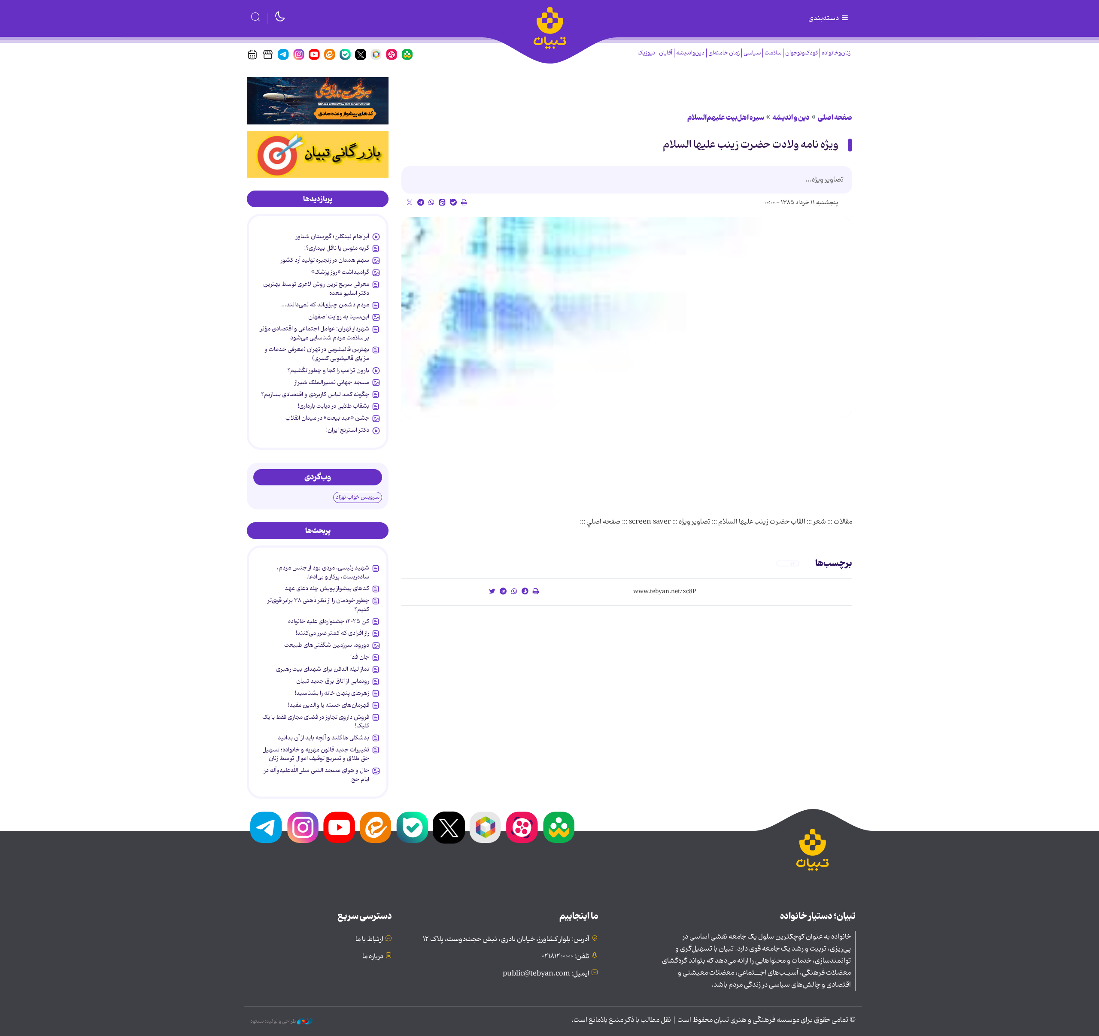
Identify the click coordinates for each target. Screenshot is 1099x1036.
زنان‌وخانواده (836, 53)
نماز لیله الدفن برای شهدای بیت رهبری (322, 669)
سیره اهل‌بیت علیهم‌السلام (725, 118)
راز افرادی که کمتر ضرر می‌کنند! (332, 633)
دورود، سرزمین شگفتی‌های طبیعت (326, 645)
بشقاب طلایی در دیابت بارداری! (333, 406)
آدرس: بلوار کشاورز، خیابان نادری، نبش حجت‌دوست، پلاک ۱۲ (506, 939)
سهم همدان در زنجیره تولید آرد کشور (325, 260)
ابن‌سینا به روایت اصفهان (338, 316)
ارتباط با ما (369, 939)
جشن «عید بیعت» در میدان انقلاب (327, 418)
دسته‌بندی (824, 18)
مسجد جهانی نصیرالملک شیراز (331, 382)
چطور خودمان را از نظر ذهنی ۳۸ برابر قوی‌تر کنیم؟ (318, 605)
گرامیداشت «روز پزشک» (340, 272)
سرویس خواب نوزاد (357, 497)
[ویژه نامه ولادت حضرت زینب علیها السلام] (626, 317)
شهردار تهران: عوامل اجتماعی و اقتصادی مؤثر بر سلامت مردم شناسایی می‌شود (314, 333)
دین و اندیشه (791, 118)
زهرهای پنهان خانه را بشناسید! (332, 693)
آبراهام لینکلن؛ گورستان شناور (332, 236)
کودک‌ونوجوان (801, 53)
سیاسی (752, 53)
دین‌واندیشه (690, 53)
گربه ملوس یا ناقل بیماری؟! (336, 248)
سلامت (773, 53)
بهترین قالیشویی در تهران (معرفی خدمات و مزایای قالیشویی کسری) (316, 354)
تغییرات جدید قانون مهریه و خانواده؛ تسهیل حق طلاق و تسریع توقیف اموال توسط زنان (315, 754)
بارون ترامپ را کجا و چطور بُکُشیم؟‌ (328, 370)
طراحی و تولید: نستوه (273, 1021)
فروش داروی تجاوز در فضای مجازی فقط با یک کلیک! (315, 721)
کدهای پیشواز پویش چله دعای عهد (327, 588)
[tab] (318, 199)
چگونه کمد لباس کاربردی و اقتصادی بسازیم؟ (315, 394)
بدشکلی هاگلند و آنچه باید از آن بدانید (323, 737)
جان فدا (359, 657)
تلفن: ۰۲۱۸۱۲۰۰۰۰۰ (565, 956)
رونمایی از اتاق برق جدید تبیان (332, 681)
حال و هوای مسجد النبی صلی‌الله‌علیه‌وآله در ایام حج (316, 775)
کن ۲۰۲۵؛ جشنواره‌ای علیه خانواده (328, 621)
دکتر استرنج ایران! (347, 430)
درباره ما (372, 956)
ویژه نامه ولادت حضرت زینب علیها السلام (750, 144)
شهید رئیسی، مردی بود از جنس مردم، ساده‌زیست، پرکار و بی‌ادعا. (323, 572)
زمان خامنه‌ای (724, 53)
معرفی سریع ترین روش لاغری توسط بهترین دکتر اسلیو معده (316, 288)
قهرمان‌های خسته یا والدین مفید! (328, 705)
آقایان (665, 53)
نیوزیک (646, 53)
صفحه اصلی (835, 118)
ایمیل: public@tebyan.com (546, 973)
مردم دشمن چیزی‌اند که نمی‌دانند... (325, 304)
